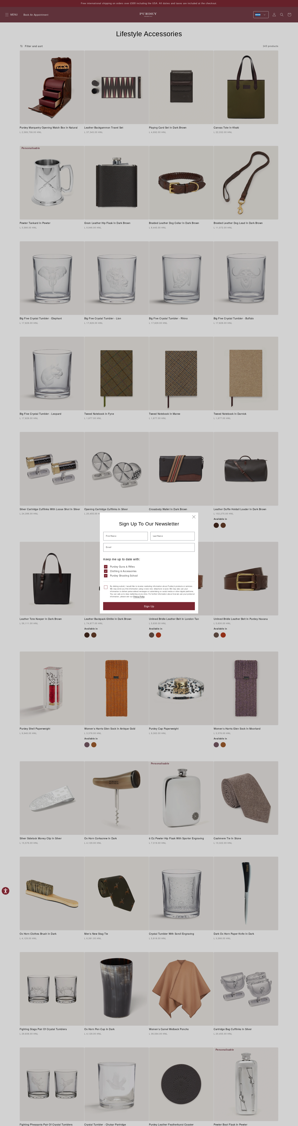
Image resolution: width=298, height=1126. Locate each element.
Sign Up (149, 606)
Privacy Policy (139, 596)
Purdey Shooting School (124, 575)
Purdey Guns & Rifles (122, 566)
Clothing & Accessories (123, 571)
